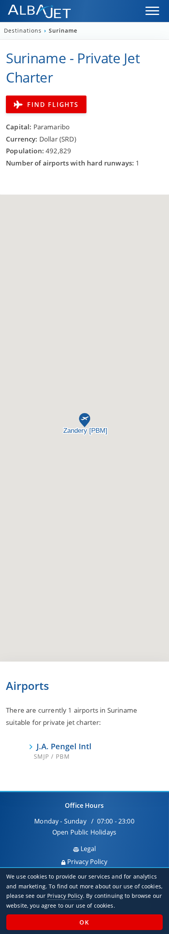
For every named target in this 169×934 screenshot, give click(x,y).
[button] (152, 11)
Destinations (24, 30)
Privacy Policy (86, 861)
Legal (87, 848)
